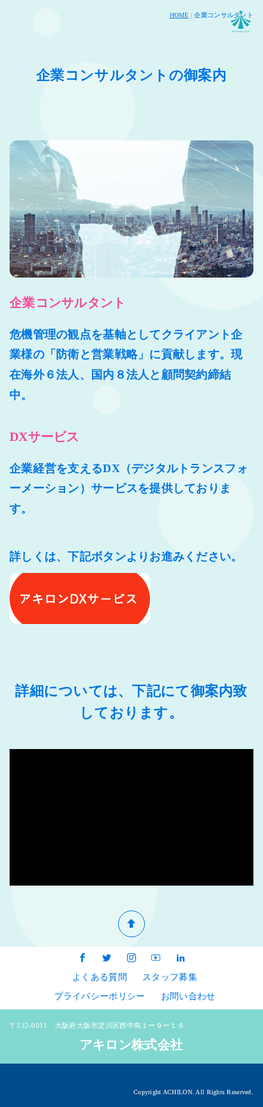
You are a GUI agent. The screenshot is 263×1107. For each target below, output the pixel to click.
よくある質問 (99, 977)
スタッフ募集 (169, 977)
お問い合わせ (188, 996)
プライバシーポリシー (100, 996)
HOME (179, 15)
